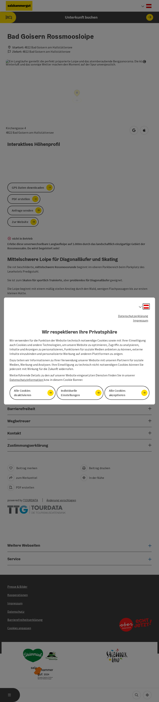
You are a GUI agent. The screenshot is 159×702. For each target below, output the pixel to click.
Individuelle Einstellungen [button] (70, 393)
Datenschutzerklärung (133, 316)
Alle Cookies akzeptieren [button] (117, 393)
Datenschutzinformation (27, 380)
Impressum (140, 320)
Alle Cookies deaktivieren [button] (22, 393)
